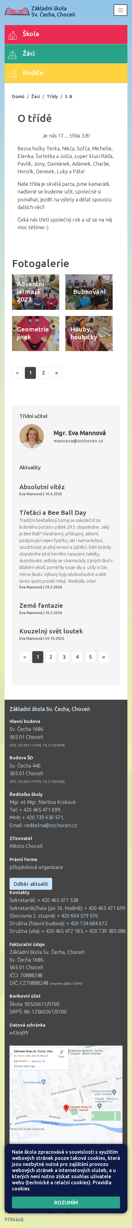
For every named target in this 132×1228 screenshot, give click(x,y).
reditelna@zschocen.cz (50, 825)
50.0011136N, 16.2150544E (41, 745)
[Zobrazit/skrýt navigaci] (120, 10)
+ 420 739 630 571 (42, 817)
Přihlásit (14, 1219)
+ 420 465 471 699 (39, 809)
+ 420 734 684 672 (86, 923)
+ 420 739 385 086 (105, 931)
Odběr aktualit (31, 884)
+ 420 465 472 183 (62, 931)
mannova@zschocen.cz (78, 440)
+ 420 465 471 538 (57, 900)
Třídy (52, 96)
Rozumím (66, 1202)
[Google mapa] (66, 1111)
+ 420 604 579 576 (77, 915)
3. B (68, 96)
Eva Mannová (80, 432)
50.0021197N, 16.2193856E (41, 781)
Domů (18, 96)
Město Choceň (26, 846)
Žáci (35, 96)
